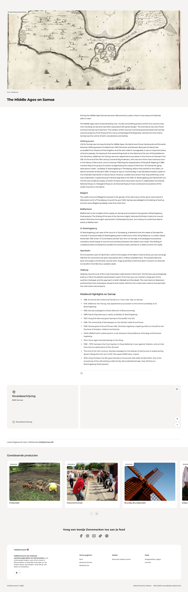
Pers (81, 559)
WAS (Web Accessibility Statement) (167, 586)
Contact (148, 562)
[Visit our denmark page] (81, 536)
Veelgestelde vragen (153, 559)
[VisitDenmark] (21, 550)
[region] (130, 407)
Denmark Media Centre (121, 559)
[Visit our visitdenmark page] (94, 536)
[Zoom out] (177, 424)
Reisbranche (84, 565)
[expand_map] (177, 389)
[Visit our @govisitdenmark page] (100, 536)
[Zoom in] (177, 418)
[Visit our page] (87, 536)
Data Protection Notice (142, 586)
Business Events (85, 562)
